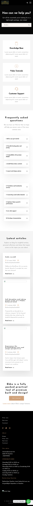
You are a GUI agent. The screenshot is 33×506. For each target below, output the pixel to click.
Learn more (7, 403)
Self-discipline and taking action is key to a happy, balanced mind (15, 301)
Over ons (5, 417)
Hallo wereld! (10, 257)
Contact (5, 423)
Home (4, 436)
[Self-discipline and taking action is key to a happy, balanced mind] (16, 288)
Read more (8, 273)
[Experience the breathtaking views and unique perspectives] (16, 335)
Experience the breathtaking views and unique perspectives (14, 347)
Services (5, 420)
